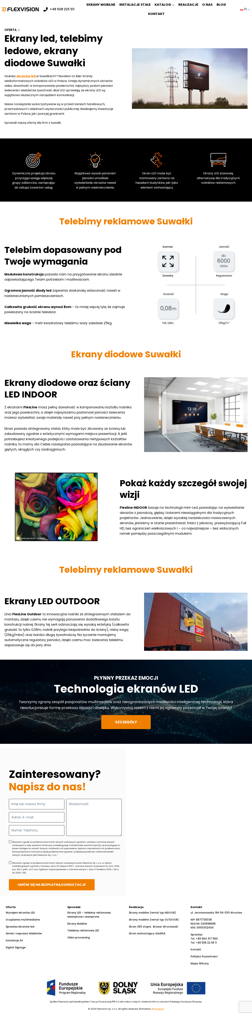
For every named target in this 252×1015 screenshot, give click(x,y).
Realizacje (188, 4)
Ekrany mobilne (101, 4)
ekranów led (26, 76)
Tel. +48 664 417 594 (204, 938)
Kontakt (156, 13)
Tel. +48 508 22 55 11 (204, 942)
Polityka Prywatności (204, 956)
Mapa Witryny (200, 963)
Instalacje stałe (135, 4)
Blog (221, 4)
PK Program (157, 1008)
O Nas (207, 4)
